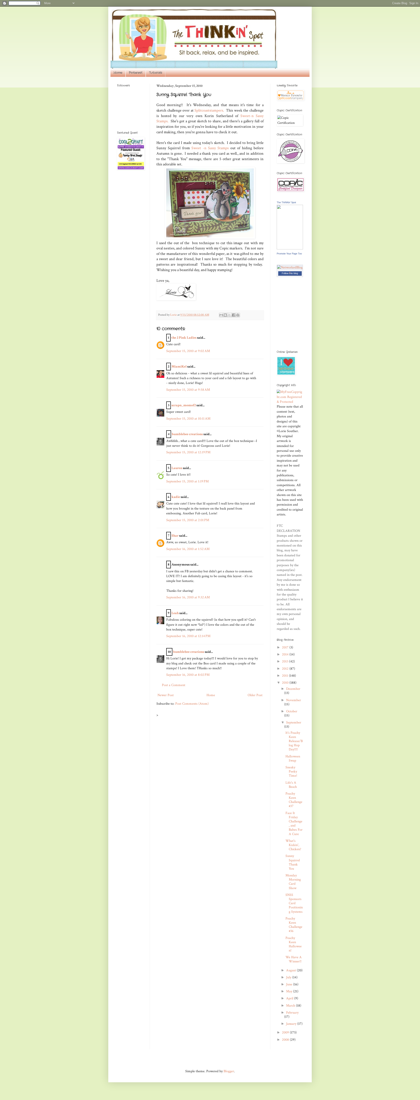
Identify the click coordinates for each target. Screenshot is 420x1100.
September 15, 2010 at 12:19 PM (188, 452)
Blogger (229, 1071)
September (293, 722)
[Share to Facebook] (233, 315)
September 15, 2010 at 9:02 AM (188, 351)
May (289, 991)
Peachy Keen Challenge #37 (293, 800)
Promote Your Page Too (289, 253)
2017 (285, 647)
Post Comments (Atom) (192, 703)
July (289, 977)
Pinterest (135, 72)
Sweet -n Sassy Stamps (210, 148)
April (290, 998)
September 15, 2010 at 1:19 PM (187, 481)
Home (118, 72)
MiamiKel (179, 366)
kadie (176, 497)
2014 (285, 654)
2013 (285, 661)
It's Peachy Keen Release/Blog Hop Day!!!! (294, 741)
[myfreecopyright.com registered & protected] (290, 401)
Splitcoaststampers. (209, 110)
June (289, 984)
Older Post (255, 695)
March (291, 1005)
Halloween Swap (292, 758)
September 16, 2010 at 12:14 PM (188, 636)
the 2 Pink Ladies (183, 337)
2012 (285, 668)
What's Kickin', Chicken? (293, 845)
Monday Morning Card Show (293, 881)
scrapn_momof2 (184, 405)
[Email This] (221, 315)
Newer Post (166, 695)
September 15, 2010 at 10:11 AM (188, 418)
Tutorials (155, 72)
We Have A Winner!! (293, 959)
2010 (285, 682)
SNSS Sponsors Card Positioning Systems (294, 903)
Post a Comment (173, 685)
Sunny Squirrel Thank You (292, 862)
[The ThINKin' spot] (290, 248)
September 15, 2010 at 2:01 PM (187, 520)
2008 (286, 1039)
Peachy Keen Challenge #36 (293, 925)
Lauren (177, 468)
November (293, 700)
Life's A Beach (291, 784)
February (292, 1012)
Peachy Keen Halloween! (293, 944)
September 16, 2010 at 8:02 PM (188, 675)
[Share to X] (229, 315)
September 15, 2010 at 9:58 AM (188, 389)
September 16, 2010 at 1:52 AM (188, 549)
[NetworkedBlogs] (290, 272)
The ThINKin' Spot (286, 202)
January (291, 1023)
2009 (286, 1032)
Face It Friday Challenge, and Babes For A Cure (294, 823)
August (291, 970)
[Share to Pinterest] (238, 315)
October (291, 711)
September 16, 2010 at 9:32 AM (188, 597)
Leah (175, 613)
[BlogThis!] (225, 315)
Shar (175, 535)
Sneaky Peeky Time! (291, 771)
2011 (285, 675)
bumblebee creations (187, 434)
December (293, 689)
